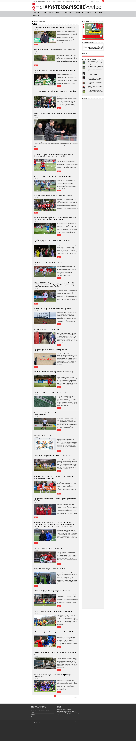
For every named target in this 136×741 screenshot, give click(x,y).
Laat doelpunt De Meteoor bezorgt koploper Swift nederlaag (53, 372)
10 (39, 696)
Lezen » (35, 44)
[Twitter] (92, 1)
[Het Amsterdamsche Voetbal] (68, 6)
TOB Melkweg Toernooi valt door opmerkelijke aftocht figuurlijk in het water (95, 91)
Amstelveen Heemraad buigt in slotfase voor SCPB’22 (51, 548)
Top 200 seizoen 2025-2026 (42, 435)
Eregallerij (54, 1)
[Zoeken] (103, 1)
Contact (48, 1)
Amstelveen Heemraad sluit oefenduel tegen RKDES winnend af (54, 70)
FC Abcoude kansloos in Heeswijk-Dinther (47, 329)
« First (34, 696)
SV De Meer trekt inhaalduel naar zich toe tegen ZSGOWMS (53, 196)
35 (60, 696)
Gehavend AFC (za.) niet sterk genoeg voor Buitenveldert (52, 591)
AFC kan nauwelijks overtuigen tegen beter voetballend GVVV (53, 632)
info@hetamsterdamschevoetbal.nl (64, 709)
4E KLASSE (65, 12)
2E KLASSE (51, 12)
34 (57, 696)
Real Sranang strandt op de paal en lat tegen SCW (50, 392)
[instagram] (94, 1)
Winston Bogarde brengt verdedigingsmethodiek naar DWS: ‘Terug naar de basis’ (95, 63)
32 (52, 696)
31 (49, 696)
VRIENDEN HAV (36, 15)
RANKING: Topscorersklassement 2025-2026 (48, 262)
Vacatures (59, 1)
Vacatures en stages (35, 716)
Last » (76, 697)
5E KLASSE (71, 12)
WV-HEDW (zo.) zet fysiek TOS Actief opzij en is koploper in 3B (53, 456)
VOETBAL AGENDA (98, 12)
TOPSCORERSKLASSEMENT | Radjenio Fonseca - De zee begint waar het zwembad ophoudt (94, 78)
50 (67, 696)
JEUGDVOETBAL (89, 12)
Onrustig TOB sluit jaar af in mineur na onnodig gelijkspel (52, 176)
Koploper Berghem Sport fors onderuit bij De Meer (50, 350)
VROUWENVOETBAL (80, 12)
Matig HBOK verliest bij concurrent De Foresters (49, 569)
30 (44, 696)
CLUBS (34, 12)
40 (64, 696)
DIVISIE (38, 12)
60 (70, 696)
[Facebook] (91, 1)
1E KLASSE (45, 12)
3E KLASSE (58, 12)
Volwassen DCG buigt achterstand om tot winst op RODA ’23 (53, 309)
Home (34, 21)
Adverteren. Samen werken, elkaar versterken (71, 1)
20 (42, 696)
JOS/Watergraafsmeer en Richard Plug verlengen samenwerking (54, 27)
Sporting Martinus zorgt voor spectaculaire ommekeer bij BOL (54, 611)
